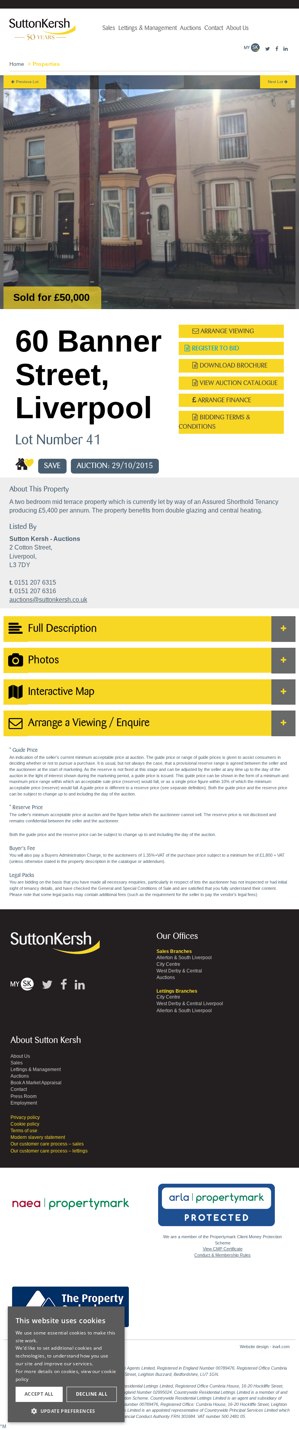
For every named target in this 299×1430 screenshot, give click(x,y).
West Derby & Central (179, 971)
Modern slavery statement (38, 1137)
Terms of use (24, 1130)
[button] (66, 1410)
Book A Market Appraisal (36, 1082)
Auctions (190, 28)
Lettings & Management (147, 28)
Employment (24, 1103)
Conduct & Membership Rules (222, 1255)
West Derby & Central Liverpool (190, 1003)
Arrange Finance (223, 400)
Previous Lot (27, 82)
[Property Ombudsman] (70, 1302)
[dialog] (66, 1364)
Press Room (24, 1096)
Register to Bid (214, 348)
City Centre (168, 964)
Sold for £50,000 (51, 297)
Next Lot (276, 82)
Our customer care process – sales (47, 1144)
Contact (213, 28)
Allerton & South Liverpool (184, 957)
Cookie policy (25, 1124)
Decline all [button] (91, 1394)
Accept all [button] (39, 1394)
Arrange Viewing (226, 331)
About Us (237, 28)
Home (16, 64)
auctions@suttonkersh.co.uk (48, 599)
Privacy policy (25, 1117)
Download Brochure (232, 365)
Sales (108, 28)
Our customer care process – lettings (49, 1151)
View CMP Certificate (223, 1248)
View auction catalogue (238, 383)
